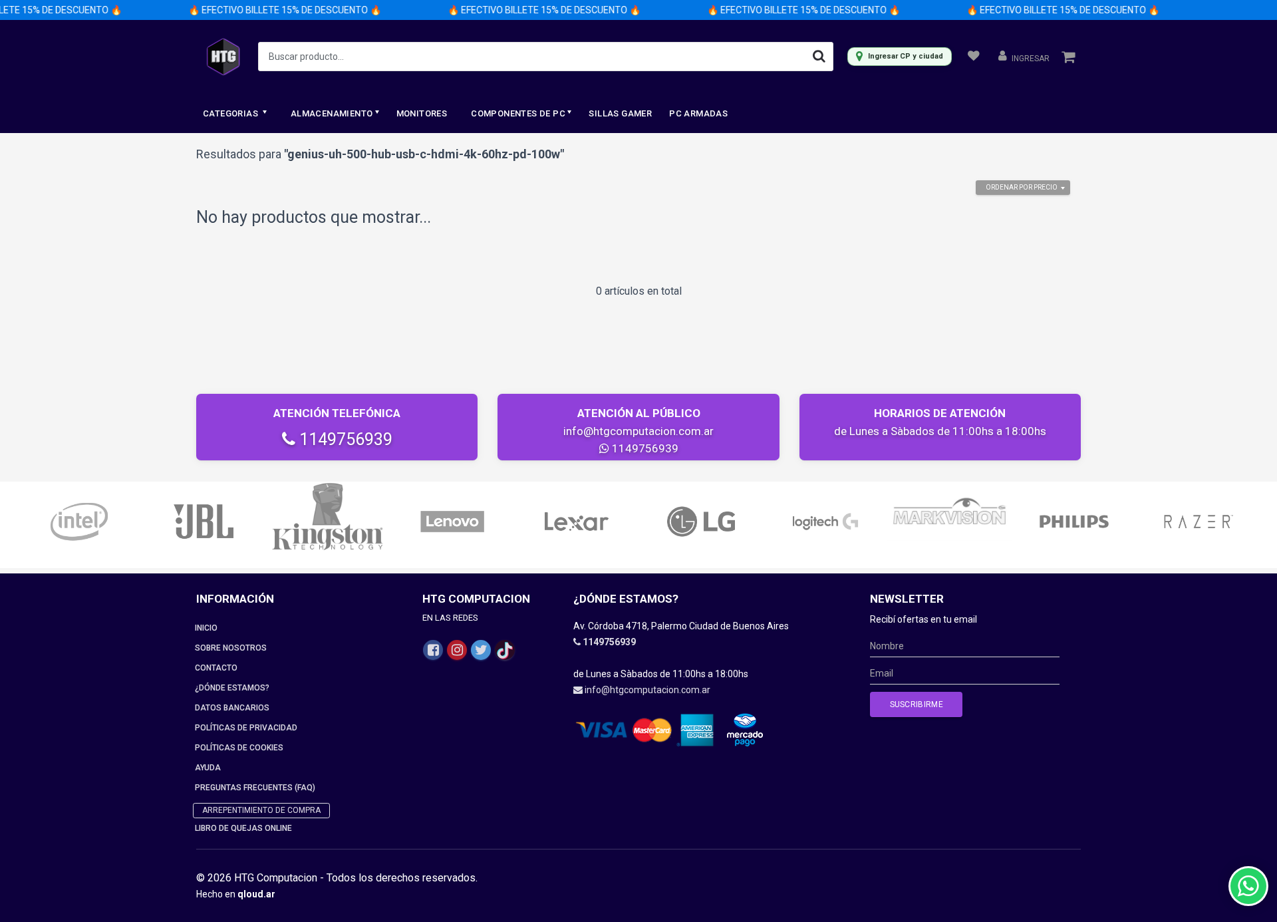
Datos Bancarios (232, 707)
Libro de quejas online (243, 828)
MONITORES (422, 113)
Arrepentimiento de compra (261, 810)
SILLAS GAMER (620, 113)
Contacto (216, 668)
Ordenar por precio (1022, 187)
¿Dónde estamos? (232, 687)
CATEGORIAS (231, 113)
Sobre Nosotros (231, 648)
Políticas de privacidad (246, 727)
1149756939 (343, 439)
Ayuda (208, 767)
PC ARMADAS (698, 113)
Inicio (206, 628)
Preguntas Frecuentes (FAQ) (255, 787)
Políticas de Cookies (239, 747)
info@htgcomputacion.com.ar (638, 431)
